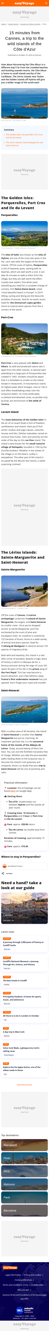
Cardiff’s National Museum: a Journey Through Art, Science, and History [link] (21, 963)
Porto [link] (7, 1158)
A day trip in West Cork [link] (13, 1032)
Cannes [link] (8, 915)
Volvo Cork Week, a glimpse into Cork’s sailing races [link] (21, 1049)
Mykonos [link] (9, 1184)
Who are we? (23, 1290)
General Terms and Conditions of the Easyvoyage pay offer (24, 1297)
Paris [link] (7, 1197)
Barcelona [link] (10, 1210)
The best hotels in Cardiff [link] (15, 980)
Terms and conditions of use (15, 1285)
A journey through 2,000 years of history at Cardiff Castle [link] (23, 944)
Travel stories (13, 24)
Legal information (13, 1275)
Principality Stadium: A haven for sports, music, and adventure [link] (22, 998)
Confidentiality (37, 1285)
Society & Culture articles (30, 24)
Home (3, 24)
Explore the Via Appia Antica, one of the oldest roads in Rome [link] (21, 1069)
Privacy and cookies (32, 1275)
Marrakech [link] (10, 1145)
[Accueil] (24, 3)
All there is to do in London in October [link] (21, 1016)
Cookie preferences (23, 1280)
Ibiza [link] (7, 1171)
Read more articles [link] (24, 1084)
